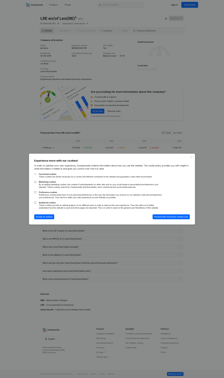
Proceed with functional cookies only (171, 217)
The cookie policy (152, 165)
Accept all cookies (44, 217)
